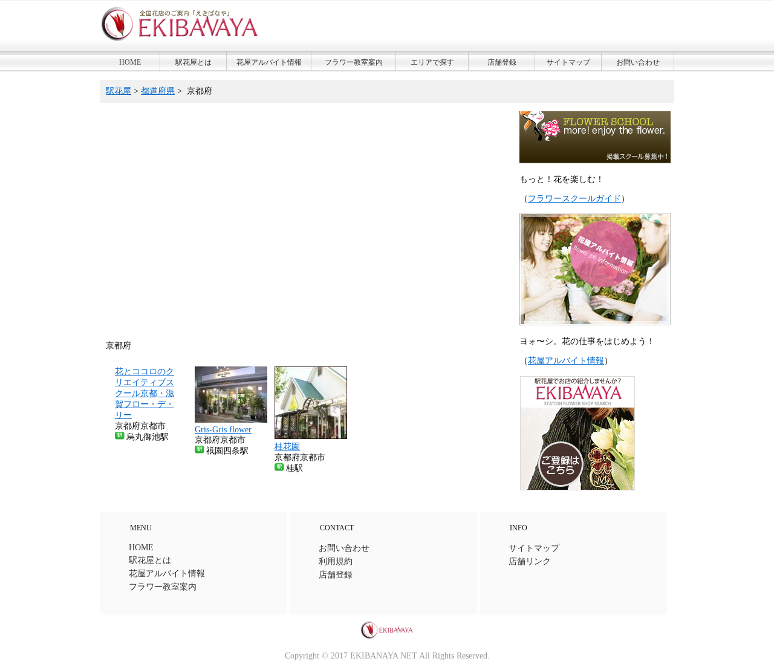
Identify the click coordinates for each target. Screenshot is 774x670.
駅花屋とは (193, 62)
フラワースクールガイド (574, 198)
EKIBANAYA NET (383, 655)
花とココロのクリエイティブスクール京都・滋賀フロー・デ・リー (144, 393)
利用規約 (336, 561)
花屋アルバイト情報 (269, 62)
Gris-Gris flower (223, 429)
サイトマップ (568, 62)
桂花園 (287, 446)
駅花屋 (118, 91)
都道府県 (158, 91)
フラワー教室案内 (354, 62)
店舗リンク (530, 561)
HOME (130, 62)
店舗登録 (501, 62)
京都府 (199, 91)
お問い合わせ (638, 62)
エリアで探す (432, 62)
